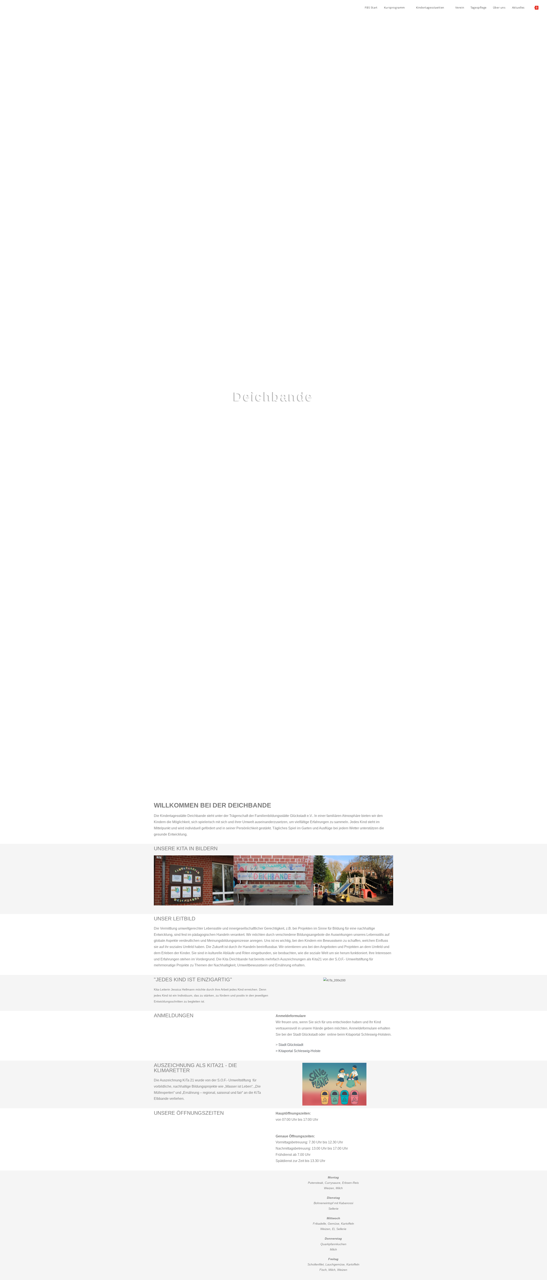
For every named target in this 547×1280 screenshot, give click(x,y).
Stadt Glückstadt (290, 1045)
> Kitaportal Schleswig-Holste (298, 1051)
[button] (158, 880)
